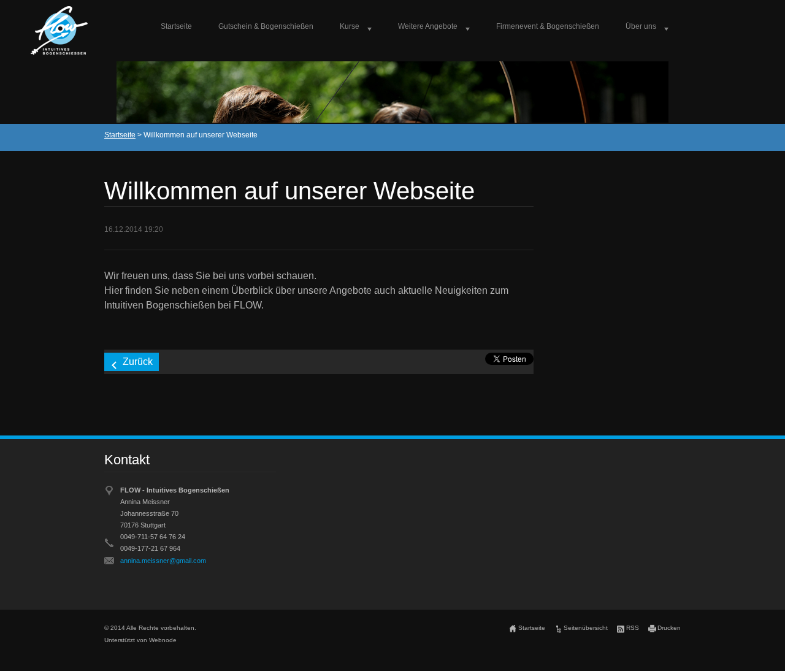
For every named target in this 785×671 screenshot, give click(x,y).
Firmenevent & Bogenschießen (547, 26)
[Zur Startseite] (59, 30)
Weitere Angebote (428, 26)
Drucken (669, 627)
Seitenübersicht (586, 627)
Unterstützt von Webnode (140, 640)
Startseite (176, 26)
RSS (632, 627)
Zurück (138, 361)
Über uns (641, 26)
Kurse (349, 26)
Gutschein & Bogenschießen (265, 26)
